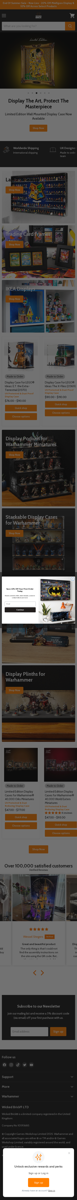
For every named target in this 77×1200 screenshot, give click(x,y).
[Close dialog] (72, 579)
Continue (20, 610)
